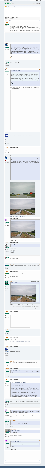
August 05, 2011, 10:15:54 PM (12, 361)
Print (39, 20)
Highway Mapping (23, 216)
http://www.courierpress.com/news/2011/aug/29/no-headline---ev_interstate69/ (18, 382)
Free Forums (7, 467)
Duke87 (6, 428)
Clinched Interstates (16, 216)
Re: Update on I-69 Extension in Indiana (14, 68)
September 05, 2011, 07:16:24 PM (13, 429)
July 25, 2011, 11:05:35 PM (12, 281)
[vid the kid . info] (5, 227)
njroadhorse (7, 368)
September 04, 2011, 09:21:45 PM (13, 420)
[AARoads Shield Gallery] (5, 253)
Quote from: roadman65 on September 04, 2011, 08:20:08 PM (16, 421)
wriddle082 (7, 280)
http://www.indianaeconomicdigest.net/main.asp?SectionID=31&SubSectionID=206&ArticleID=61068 (20, 341)
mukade (7, 22)
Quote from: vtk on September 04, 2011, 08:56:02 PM (15, 430)
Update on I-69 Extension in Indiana (13, 22)
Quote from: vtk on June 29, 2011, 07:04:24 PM (15, 244)
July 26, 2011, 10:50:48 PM (12, 330)
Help (35, 466)
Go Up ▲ (40, 466)
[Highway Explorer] (5, 75)
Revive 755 (7, 256)
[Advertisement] (22, 12)
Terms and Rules (37, 466)
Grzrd (6, 379)
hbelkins (7, 346)
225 (10, 20)
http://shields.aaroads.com (12, 251)
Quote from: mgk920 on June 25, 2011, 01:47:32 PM (15, 70)
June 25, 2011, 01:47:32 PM (12, 43)
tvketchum (7, 263)
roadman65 (7, 399)
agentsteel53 (7, 242)
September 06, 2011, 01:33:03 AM (13, 440)
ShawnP (7, 147)
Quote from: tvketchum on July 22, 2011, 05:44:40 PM (15, 370)
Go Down (5, 20)
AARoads (11, 216)
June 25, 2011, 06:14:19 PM (12, 69)
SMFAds (4, 467)
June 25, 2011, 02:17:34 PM (12, 61)
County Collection (19, 216)
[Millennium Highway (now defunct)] (5, 358)
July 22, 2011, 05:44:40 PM (12, 264)
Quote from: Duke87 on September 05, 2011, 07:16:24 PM (16, 441)
